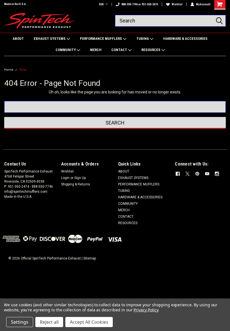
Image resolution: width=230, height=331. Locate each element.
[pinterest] (197, 174)
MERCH (96, 50)
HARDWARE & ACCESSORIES (185, 38)
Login (65, 178)
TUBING (143, 38)
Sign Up (80, 178)
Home (8, 70)
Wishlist (177, 4)
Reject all (49, 322)
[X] (187, 174)
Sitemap (89, 258)
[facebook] (178, 174)
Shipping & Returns (75, 184)
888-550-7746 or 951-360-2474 (139, 4)
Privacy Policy (146, 309)
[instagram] (217, 174)
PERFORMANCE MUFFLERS (101, 38)
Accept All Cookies (89, 322)
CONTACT (119, 50)
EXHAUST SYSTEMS (50, 38)
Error (23, 70)
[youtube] (207, 174)
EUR (101, 4)
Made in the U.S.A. (15, 4)
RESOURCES (151, 50)
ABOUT (18, 38)
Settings (19, 322)
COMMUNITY (66, 50)
